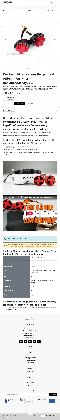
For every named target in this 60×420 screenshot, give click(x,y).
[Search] (48, 7)
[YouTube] (39, 341)
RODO (30, 363)
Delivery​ (30, 358)
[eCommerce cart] (51, 2)
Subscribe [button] (53, 394)
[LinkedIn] (21, 341)
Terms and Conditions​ (30, 357)
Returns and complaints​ (30, 360)
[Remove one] (5, 103)
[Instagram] (30, 341)
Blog (30, 354)
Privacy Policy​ (30, 362)
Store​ (30, 352)
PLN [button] (53, 8)
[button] (5, 39)
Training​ (30, 386)
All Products (6, 11)
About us (30, 349)
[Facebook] (25, 341)
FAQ (30, 355)
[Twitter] (34, 341)
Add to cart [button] (20, 103)
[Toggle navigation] (55, 2)
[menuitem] (4, 418)
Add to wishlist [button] (9, 107)
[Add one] (12, 103)
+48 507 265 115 (31, 331)
